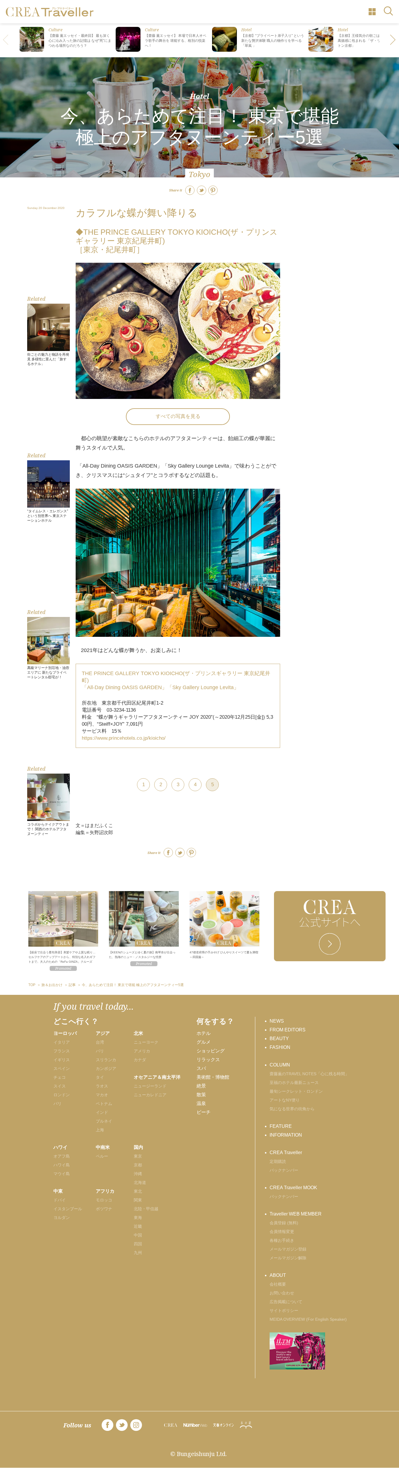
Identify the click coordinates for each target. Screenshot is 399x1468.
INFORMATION (286, 1134)
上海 (100, 1130)
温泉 (201, 1103)
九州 (138, 1252)
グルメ (204, 1042)
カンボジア (106, 1068)
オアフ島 (61, 1156)
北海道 (140, 1182)
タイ (100, 1077)
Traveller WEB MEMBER (296, 1213)
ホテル (204, 1033)
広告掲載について (286, 1301)
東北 (138, 1191)
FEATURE (281, 1126)
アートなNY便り (285, 1100)
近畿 (138, 1226)
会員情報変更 (282, 1231)
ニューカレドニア (150, 1094)
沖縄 (138, 1173)
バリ (100, 1051)
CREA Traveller (286, 1152)
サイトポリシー (284, 1310)
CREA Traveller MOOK (293, 1187)
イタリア (61, 1042)
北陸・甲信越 (146, 1208)
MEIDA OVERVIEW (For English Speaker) (308, 1319)
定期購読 (278, 1161)
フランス (61, 1051)
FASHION (280, 1047)
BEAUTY (279, 1038)
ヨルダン (61, 1217)
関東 (138, 1200)
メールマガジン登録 (288, 1249)
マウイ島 (61, 1173)
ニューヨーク (146, 1042)
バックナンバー (284, 1170)
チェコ (59, 1077)
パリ (57, 1103)
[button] (393, 40)
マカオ (102, 1094)
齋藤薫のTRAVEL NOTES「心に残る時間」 (309, 1073)
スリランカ (106, 1059)
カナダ (140, 1059)
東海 (138, 1217)
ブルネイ (104, 1121)
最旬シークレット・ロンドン (296, 1091)
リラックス (208, 1059)
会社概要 (278, 1284)
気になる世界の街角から (292, 1108)
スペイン (61, 1068)
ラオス (102, 1086)
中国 (138, 1235)
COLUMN (280, 1064)
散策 (201, 1094)
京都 (138, 1165)
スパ (201, 1068)
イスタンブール (67, 1208)
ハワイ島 (61, 1165)
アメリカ (142, 1051)
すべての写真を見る (178, 416)
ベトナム (104, 1103)
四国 (138, 1244)
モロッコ (104, 1200)
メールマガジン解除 (288, 1258)
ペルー (102, 1156)
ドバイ (59, 1200)
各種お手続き (282, 1240)
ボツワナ (104, 1208)
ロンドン (61, 1094)
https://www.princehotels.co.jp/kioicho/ (124, 738)
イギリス (61, 1059)
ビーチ (204, 1112)
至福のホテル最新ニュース (294, 1082)
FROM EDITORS (288, 1029)
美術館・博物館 (213, 1077)
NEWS (277, 1021)
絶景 (201, 1085)
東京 (138, 1156)
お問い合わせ (282, 1293)
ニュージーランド (150, 1086)
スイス (59, 1086)
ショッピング (211, 1050)
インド (102, 1112)
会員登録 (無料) (284, 1222)
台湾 (100, 1042)
